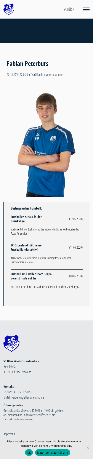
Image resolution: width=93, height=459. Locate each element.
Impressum (9, 434)
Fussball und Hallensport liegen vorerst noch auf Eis (31, 276)
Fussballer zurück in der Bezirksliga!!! (26, 219)
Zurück (69, 9)
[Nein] (87, 447)
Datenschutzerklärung (52, 452)
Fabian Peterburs (27, 63)
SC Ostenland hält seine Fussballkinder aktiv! (26, 247)
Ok (29, 452)
